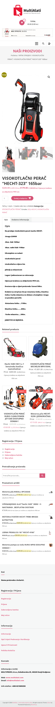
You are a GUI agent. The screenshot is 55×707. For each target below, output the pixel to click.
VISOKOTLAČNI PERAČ (11, 209)
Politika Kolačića (8, 650)
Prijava (7, 452)
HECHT (34, 209)
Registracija (10, 449)
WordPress (34, 704)
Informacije (6, 634)
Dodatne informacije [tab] (20, 220)
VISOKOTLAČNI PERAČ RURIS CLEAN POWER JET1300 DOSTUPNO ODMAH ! (14, 417)
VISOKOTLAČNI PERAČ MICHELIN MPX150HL (40, 365)
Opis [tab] (6, 220)
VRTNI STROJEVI (25, 55)
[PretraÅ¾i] (42, 475)
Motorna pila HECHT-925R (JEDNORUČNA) (41, 415)
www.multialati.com (14, 677)
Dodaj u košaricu (20, 198)
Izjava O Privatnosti (9, 645)
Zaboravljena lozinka (13, 455)
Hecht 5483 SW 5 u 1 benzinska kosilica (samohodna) (14, 366)
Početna (14, 55)
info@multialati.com (15, 680)
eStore (49, 702)
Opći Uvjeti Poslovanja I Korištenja (15, 639)
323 (29, 209)
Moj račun (9, 458)
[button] (49, 77)
